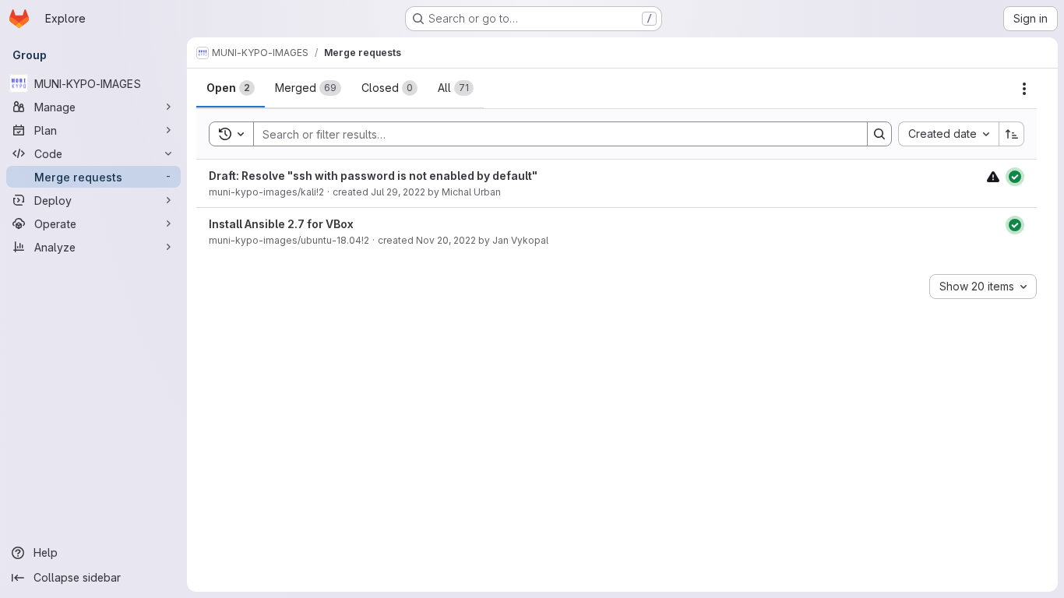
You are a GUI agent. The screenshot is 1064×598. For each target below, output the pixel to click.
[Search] (879, 133)
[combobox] (948, 133)
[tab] (230, 88)
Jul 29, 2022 (398, 192)
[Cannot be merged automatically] (993, 176)
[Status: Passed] (1015, 176)
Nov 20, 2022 (446, 240)
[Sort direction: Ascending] (1011, 133)
